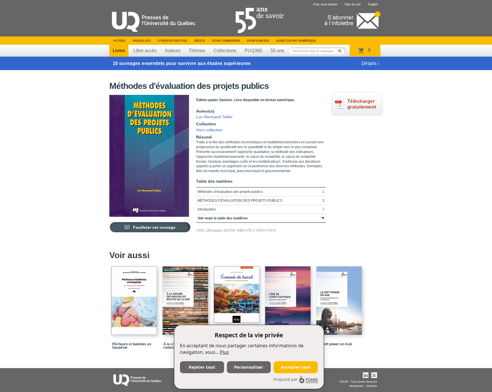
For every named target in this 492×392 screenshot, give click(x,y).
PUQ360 (253, 50)
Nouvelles (142, 40)
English (373, 4)
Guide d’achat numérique (296, 40)
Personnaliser (248, 367)
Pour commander (226, 40)
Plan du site (353, 4)
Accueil (119, 40)
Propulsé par (285, 379)
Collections (225, 50)
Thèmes (197, 50)
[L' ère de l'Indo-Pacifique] (288, 298)
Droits (199, 40)
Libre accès (145, 50)
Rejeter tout (202, 367)
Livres (119, 50)
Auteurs (173, 50)
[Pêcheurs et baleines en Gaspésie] (135, 298)
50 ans (277, 50)
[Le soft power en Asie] (340, 298)
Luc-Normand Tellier (214, 117)
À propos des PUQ (172, 40)
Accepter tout (296, 367)
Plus (224, 352)
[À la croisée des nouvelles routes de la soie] (186, 298)
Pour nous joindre (325, 4)
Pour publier (258, 40)
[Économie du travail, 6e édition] (237, 292)
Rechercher (341, 50)
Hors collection (209, 130)
